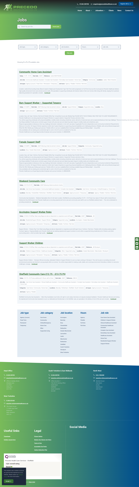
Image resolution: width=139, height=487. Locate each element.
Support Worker (105, 344)
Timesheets (7, 436)
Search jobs (56, 27)
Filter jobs (69, 53)
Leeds (62, 336)
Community (43, 320)
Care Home (43, 317)
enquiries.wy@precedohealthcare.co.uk (17, 403)
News (119, 10)
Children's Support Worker (108, 320)
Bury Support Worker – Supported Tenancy (40, 103)
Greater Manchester (65, 331)
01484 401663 (10, 400)
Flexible (83, 320)
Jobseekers (99, 10)
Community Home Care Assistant (35, 72)
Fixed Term (23, 320)
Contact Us (129, 10)
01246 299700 (84, 4)
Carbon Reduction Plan (40, 450)
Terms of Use (38, 443)
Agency (83, 317)
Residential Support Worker (108, 341)
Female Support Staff (29, 142)
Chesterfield (63, 325)
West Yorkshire (64, 352)
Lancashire (63, 333)
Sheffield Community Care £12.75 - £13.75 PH (42, 274)
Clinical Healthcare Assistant (109, 323)
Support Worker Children (31, 243)
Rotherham (63, 342)
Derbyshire (63, 328)
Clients (111, 10)
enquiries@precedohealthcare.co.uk (105, 4)
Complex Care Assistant (107, 330)
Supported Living (45, 331)
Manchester (63, 339)
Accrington (63, 317)
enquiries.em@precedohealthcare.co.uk (62, 378)
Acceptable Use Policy (40, 446)
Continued (47, 93)
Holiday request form (10, 440)
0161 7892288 (100, 375)
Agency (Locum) (25, 317)
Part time (83, 325)
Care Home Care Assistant (108, 317)
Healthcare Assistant (106, 335)
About (88, 10)
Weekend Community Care (32, 181)
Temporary (23, 325)
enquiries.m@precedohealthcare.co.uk (106, 378)
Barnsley (62, 320)
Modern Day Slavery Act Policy (42, 440)
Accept (8, 481)
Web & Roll (32, 482)
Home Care (43, 325)
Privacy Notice (38, 436)
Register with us (125, 4)
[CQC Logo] (10, 458)
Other (41, 328)
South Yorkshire (64, 347)
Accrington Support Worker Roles (35, 212)
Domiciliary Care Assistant (108, 333)
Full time (83, 323)
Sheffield (62, 344)
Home (80, 10)
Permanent (23, 323)
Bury (61, 323)
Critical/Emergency (45, 323)
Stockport (63, 350)
